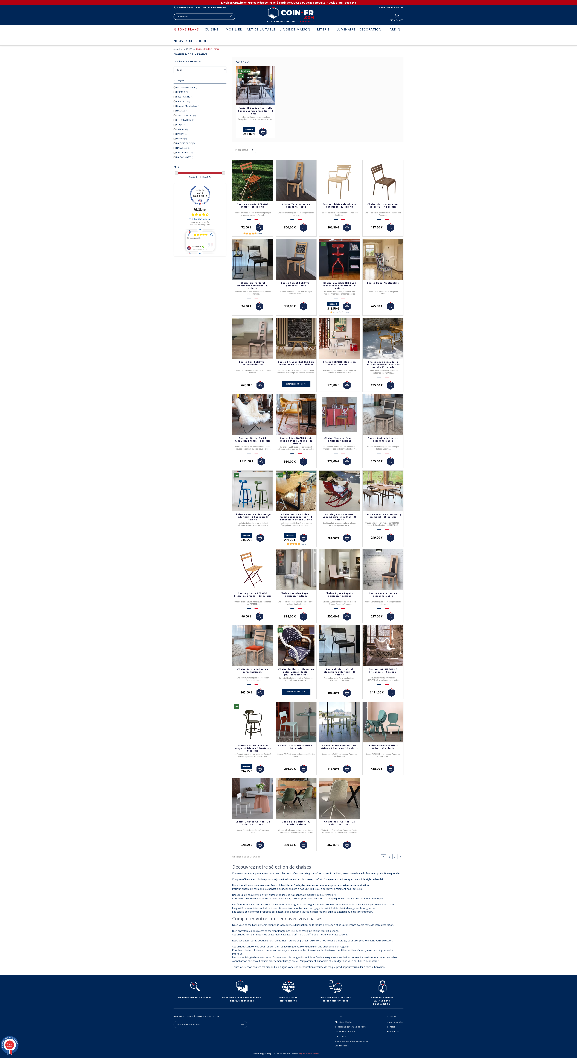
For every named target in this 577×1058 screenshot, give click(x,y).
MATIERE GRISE (185, 143)
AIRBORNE (183, 101)
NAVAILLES (183, 147)
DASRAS (181, 133)
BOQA (180, 124)
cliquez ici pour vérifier (309, 1053)
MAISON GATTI (185, 157)
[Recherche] (231, 17)
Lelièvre (181, 138)
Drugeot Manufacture (188, 106)
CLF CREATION (185, 120)
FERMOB (182, 92)
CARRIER (182, 129)
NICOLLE (182, 110)
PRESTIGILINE (184, 96)
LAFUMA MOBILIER (187, 87)
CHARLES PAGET (186, 115)
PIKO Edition (184, 152)
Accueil (177, 49)
